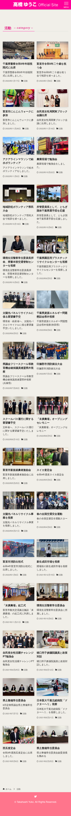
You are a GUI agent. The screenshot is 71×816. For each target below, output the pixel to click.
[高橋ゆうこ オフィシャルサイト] (35, 4)
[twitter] (35, 796)
